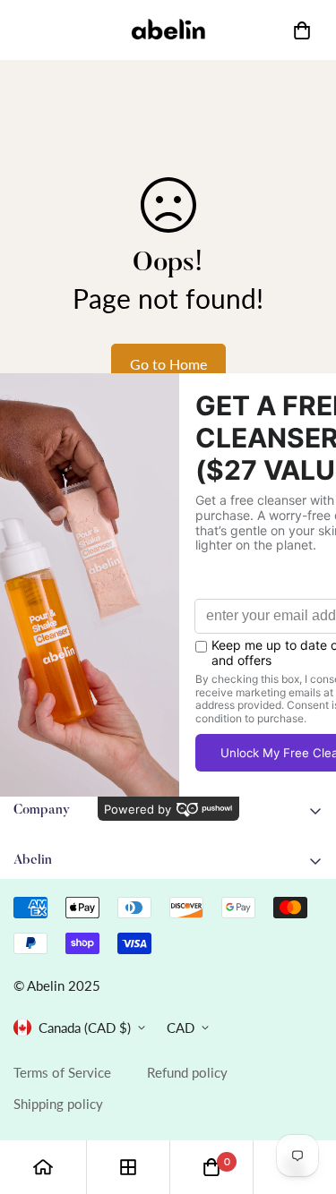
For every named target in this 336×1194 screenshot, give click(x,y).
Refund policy (187, 1072)
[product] (43, 1167)
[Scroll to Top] (304, 1099)
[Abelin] (168, 30)
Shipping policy (58, 1104)
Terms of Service (62, 1072)
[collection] (128, 1167)
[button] (302, 30)
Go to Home (168, 363)
